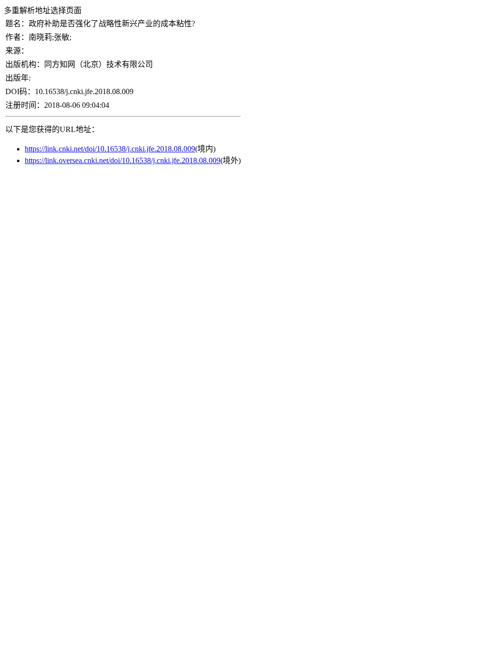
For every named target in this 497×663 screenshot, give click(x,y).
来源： (17, 51)
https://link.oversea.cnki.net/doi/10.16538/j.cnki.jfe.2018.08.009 (122, 160)
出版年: (18, 78)
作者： (17, 37)
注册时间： (24, 105)
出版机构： (24, 64)
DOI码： (20, 91)
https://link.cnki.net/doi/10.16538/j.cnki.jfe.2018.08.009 (110, 149)
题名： (17, 23)
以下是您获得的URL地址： (52, 129)
